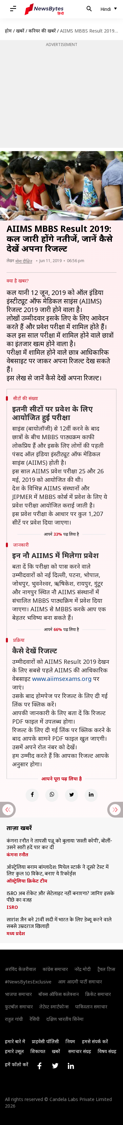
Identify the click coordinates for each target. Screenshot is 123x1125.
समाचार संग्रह (79, 1051)
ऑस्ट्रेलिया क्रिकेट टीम (27, 881)
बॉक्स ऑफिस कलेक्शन (58, 994)
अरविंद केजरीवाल (20, 969)
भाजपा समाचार (18, 994)
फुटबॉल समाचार (19, 1006)
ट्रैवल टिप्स (106, 969)
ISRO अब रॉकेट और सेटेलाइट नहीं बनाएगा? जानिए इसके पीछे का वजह (60, 897)
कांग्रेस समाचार (55, 969)
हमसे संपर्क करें (95, 1041)
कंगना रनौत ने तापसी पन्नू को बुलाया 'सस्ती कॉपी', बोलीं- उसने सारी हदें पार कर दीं (59, 844)
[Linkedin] (91, 795)
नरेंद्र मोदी (82, 969)
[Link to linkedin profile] (71, 1065)
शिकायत (38, 1051)
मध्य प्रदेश (16, 933)
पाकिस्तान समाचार (91, 1006)
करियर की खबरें (42, 31)
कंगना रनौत (17, 855)
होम (8, 31)
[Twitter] (71, 795)
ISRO (12, 907)
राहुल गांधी (14, 1019)
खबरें (20, 31)
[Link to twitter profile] (55, 1065)
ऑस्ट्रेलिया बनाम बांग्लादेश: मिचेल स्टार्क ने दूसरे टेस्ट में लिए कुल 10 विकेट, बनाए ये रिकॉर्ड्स (58, 870)
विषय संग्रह (107, 1051)
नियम (70, 1041)
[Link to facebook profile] (39, 1065)
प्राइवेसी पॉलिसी (45, 1041)
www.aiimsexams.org (62, 679)
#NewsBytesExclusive (28, 982)
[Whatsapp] (51, 795)
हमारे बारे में (15, 1041)
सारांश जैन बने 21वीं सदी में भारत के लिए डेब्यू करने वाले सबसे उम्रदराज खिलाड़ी (59, 923)
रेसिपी (35, 1019)
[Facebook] (32, 795)
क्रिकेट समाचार (98, 994)
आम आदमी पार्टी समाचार (80, 982)
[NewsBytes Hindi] (44, 9)
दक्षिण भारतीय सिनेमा (65, 1019)
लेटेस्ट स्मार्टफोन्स (54, 1006)
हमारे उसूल (14, 1051)
